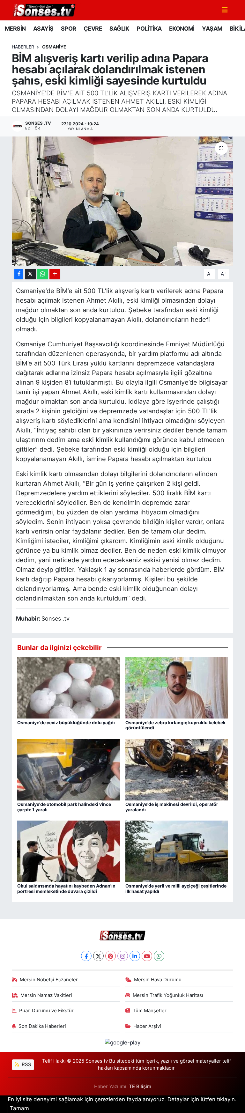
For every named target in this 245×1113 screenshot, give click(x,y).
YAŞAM (212, 28)
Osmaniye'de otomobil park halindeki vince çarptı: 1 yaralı (64, 806)
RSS (25, 1064)
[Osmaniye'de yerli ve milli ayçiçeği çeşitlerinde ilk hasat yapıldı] (176, 851)
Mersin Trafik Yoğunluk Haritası (168, 995)
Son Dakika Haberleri (42, 1026)
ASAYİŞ (43, 28)
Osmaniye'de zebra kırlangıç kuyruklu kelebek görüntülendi (175, 725)
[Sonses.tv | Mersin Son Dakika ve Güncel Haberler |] (44, 9)
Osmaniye (54, 46)
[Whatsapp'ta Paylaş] (42, 274)
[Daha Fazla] (54, 274)
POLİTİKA (149, 28)
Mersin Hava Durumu (158, 980)
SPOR (68, 28)
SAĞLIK (119, 28)
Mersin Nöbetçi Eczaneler (49, 980)
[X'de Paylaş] (30, 274)
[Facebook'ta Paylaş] (18, 274)
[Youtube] (147, 956)
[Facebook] (86, 956)
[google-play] (122, 1042)
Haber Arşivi (147, 1026)
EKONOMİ (182, 28)
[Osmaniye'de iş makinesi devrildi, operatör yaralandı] (176, 769)
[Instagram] (122, 956)
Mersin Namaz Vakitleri (46, 995)
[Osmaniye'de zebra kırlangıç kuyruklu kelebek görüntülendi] (176, 687)
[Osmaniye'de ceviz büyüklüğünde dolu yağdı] (68, 687)
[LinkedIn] (135, 956)
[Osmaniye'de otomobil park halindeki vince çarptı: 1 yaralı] (68, 769)
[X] (98, 956)
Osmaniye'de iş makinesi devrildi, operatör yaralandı (171, 806)
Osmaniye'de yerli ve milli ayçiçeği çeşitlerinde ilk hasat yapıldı (175, 888)
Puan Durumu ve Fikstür (46, 1010)
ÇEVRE (93, 28)
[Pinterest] (110, 956)
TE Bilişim (140, 1086)
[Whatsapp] (159, 956)
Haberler (23, 46)
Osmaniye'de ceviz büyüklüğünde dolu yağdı (66, 722)
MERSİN (15, 28)
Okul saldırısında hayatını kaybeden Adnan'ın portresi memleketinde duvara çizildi (66, 888)
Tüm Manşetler (150, 1010)
